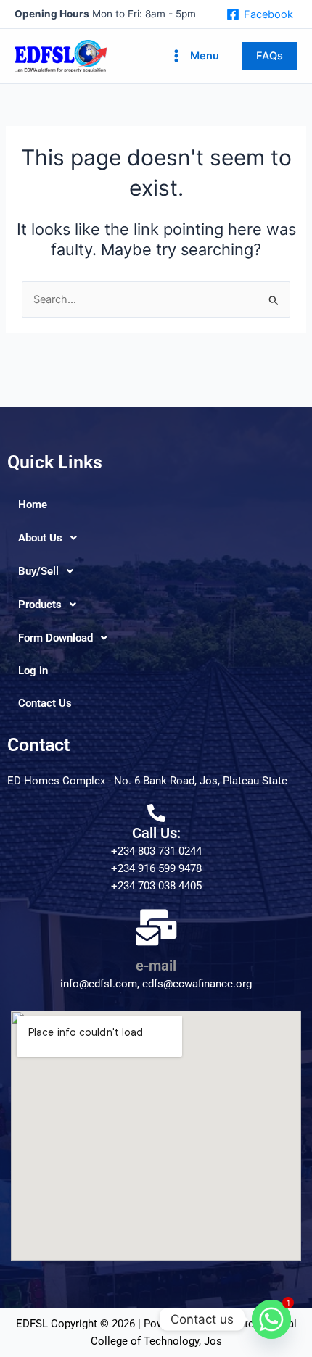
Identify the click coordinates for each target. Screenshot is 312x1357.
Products (40, 604)
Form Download (55, 637)
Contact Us (45, 703)
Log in (33, 670)
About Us (40, 537)
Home (32, 504)
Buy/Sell (38, 571)
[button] (269, 56)
